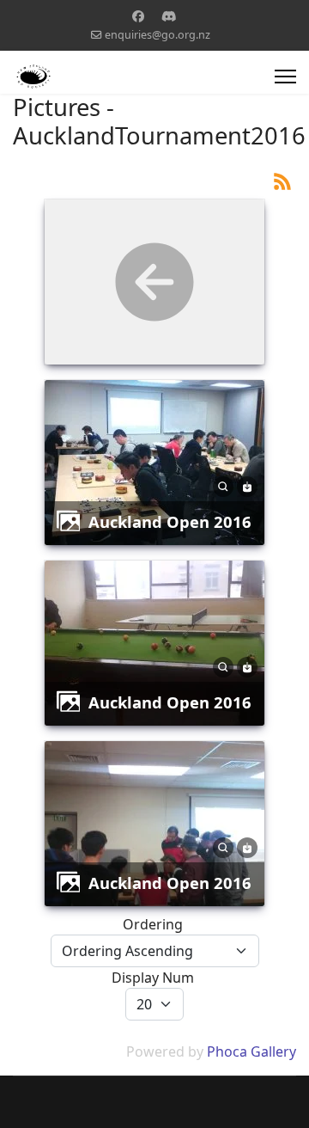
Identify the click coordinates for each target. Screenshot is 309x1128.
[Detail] (223, 485)
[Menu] (285, 76)
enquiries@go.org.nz (157, 35)
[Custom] (169, 16)
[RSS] (282, 180)
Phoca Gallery (251, 1051)
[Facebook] (138, 16)
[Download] (247, 485)
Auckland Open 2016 (169, 521)
